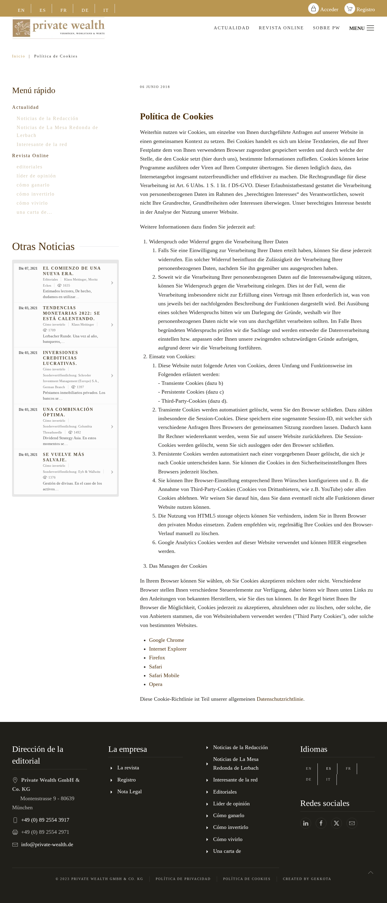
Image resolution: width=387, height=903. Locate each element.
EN (21, 10)
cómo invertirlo (36, 194)
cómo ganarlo (33, 184)
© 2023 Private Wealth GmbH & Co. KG (99, 879)
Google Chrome (166, 640)
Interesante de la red (42, 144)
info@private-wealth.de (47, 844)
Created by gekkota (307, 879)
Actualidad (25, 107)
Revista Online (30, 155)
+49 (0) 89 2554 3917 (45, 820)
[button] (370, 872)
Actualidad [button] (232, 27)
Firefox (157, 658)
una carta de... (34, 212)
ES (43, 10)
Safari (155, 667)
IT (106, 10)
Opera (155, 684)
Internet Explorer (168, 649)
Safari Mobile (164, 675)
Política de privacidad (183, 879)
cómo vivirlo (32, 203)
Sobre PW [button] (326, 27)
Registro (365, 9)
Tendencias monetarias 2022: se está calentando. (71, 313)
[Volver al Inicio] (58, 28)
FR (63, 10)
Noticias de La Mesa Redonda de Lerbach (57, 131)
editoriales (30, 166)
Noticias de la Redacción (48, 118)
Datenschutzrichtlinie (280, 699)
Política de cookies (247, 879)
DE (85, 10)
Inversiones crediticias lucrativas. (60, 358)
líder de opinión (36, 175)
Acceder (329, 9)
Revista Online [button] (281, 27)
